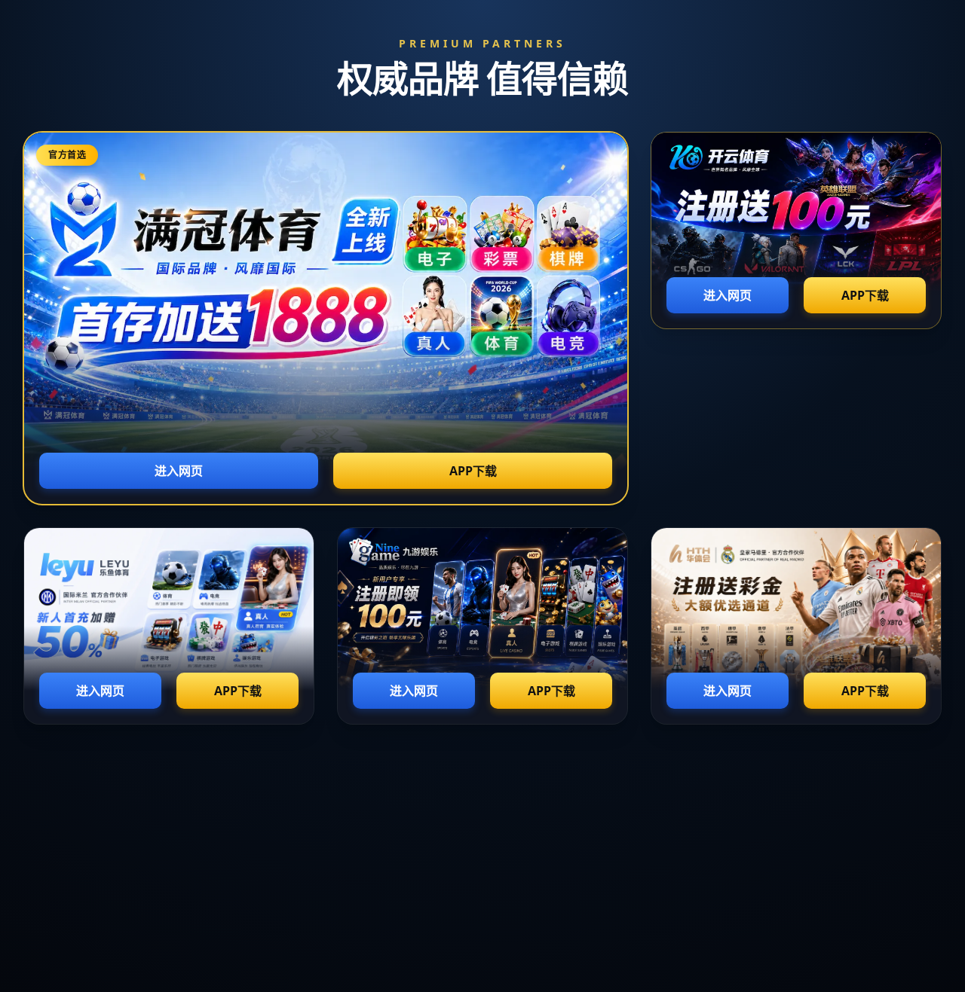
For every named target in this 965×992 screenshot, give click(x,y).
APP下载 (473, 470)
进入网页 (179, 470)
